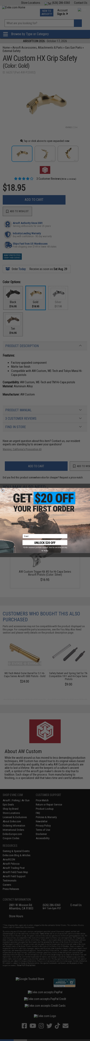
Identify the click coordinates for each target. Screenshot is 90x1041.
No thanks (45, 551)
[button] (45, 544)
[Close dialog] (2, 490)
